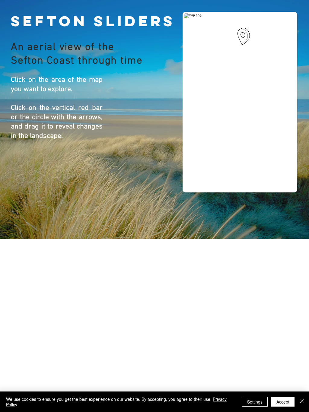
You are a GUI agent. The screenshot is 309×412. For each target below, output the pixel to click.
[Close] (301, 401)
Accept (282, 402)
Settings (255, 402)
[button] (243, 36)
